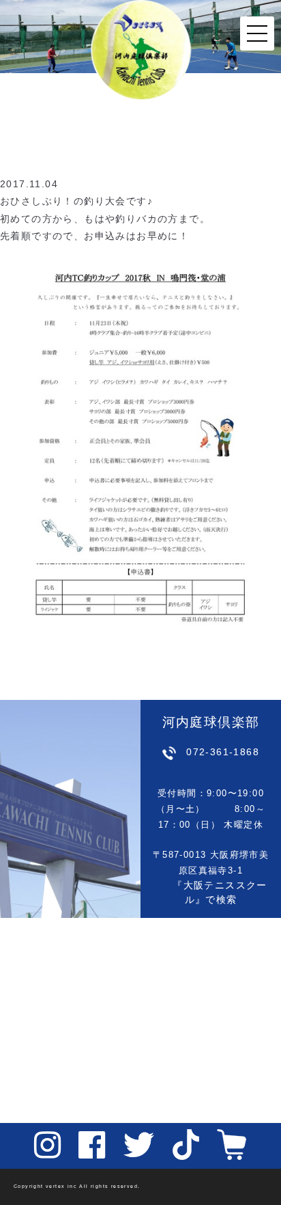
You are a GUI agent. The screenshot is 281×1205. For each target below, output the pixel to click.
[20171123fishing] (140, 442)
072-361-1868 (222, 751)
